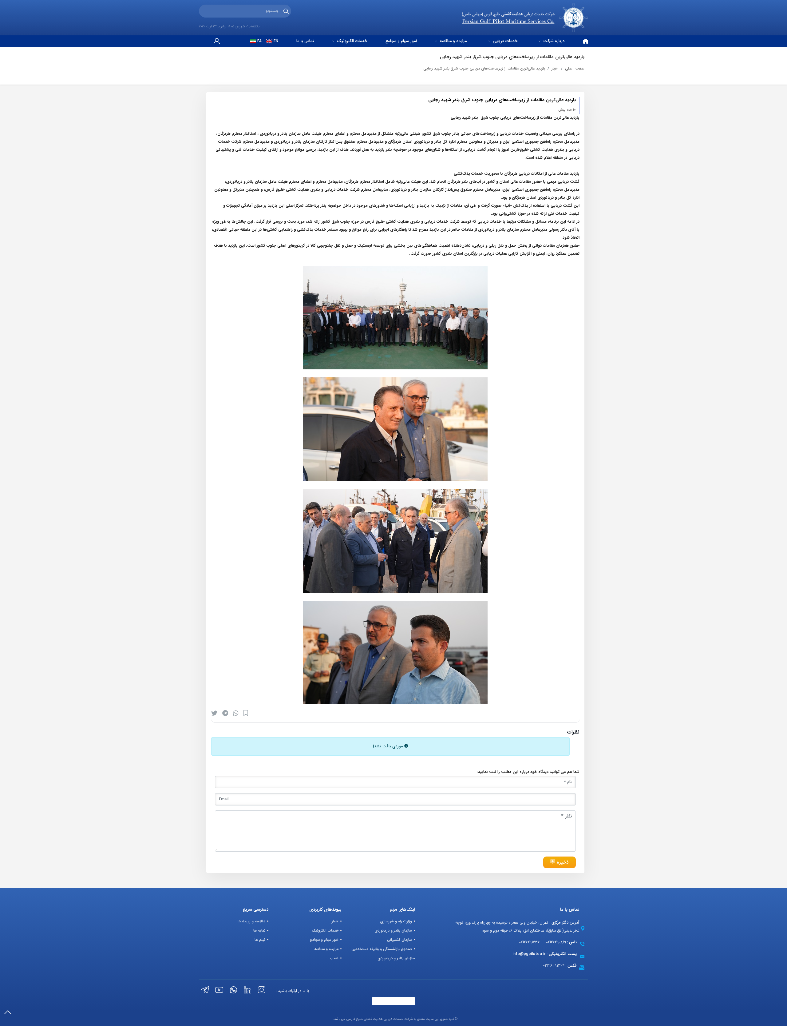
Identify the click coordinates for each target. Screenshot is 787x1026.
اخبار (555, 68)
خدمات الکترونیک (351, 41)
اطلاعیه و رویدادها (251, 921)
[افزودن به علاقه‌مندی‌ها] (245, 713)
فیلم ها (260, 940)
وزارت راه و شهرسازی (396, 921)
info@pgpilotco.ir (529, 954)
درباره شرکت (553, 41)
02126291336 (529, 942)
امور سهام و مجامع (401, 41)
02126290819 (556, 942)
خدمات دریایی (504, 41)
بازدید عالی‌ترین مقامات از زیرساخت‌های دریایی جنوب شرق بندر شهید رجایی (484, 68)
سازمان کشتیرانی (399, 940)
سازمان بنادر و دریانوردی (393, 930)
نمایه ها (259, 930)
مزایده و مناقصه (452, 41)
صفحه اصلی (574, 68)
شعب (334, 958)
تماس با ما (305, 41)
